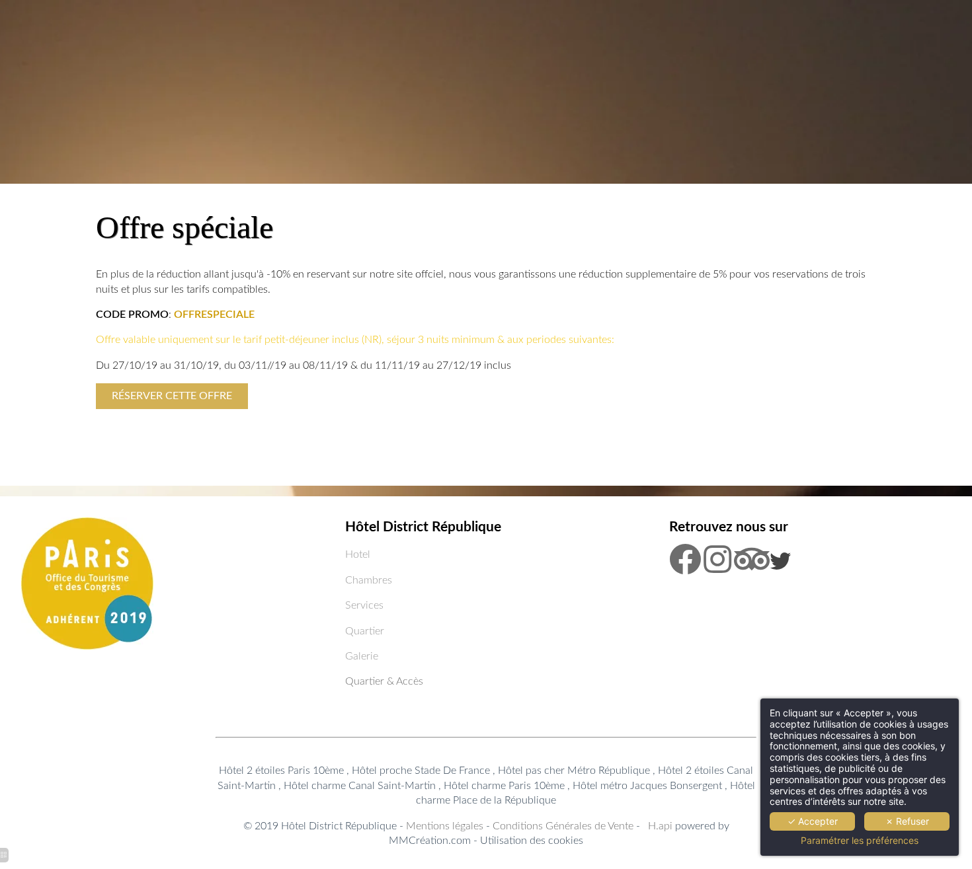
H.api (660, 826)
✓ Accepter (813, 821)
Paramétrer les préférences (859, 840)
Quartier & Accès (384, 681)
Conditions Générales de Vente (563, 826)
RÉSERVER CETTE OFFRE (172, 396)
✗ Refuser (907, 821)
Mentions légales (446, 826)
